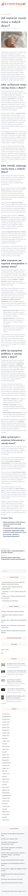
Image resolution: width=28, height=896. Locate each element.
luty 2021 (4, 784)
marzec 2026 (5, 714)
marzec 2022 (5, 749)
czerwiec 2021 (5, 773)
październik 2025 (6, 716)
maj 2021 (4, 776)
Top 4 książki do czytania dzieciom (15, 689)
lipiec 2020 (5, 803)
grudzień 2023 (5, 727)
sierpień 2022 (5, 735)
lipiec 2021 (5, 771)
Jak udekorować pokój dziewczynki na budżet (12, 860)
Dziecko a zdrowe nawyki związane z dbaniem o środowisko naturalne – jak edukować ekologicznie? (13, 854)
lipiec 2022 (5, 738)
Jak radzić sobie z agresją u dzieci (9, 839)
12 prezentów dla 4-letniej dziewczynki (14, 528)
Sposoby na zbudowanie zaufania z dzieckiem (12, 611)
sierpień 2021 (5, 768)
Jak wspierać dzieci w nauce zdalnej (16, 663)
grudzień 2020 (5, 790)
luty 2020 (4, 817)
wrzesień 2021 (6, 765)
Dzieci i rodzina (6, 14)
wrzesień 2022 (6, 733)
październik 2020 (6, 795)
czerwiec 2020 (5, 806)
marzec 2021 (5, 782)
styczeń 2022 (5, 754)
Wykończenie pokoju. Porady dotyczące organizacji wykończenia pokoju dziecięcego (14, 524)
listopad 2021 (5, 760)
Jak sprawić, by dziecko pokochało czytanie (12, 882)
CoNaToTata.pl (13, 891)
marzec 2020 (5, 814)
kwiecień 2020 (5, 811)
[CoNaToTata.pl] (13, 4)
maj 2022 (4, 743)
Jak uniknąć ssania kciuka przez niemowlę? (11, 879)
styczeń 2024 (5, 724)
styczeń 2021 (5, 787)
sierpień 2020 (5, 801)
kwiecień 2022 (5, 746)
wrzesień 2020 (6, 798)
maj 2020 (4, 809)
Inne (2, 653)
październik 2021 (6, 763)
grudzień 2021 (5, 757)
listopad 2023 (5, 730)
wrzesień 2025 (6, 719)
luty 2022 (4, 752)
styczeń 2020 (5, 820)
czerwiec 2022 (5, 741)
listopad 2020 (5, 792)
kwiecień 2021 (5, 779)
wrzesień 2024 (6, 722)
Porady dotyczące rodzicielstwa (10, 601)
